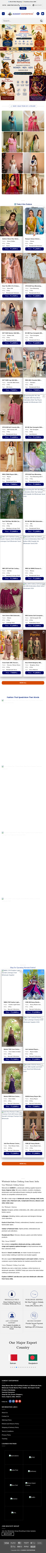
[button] (3, 13)
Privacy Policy (6, 1435)
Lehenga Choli (10, 622)
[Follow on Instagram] (13, 1401)
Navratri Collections (13, 1009)
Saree (8, 245)
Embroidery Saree (34, 622)
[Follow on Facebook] (10, 1401)
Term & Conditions (8, 1431)
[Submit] (41, 21)
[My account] (38, 13)
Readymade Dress (34, 293)
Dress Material (33, 669)
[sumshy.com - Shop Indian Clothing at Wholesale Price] (21, 13)
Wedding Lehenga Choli (13, 528)
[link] (11, 244)
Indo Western (33, 434)
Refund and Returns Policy (10, 1424)
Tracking (4, 1439)
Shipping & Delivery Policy (10, 1427)
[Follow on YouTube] (19, 1401)
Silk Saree (9, 387)
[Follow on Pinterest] (16, 1401)
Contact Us (5, 1416)
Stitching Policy (7, 1420)
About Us (5, 1412)
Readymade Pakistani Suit (36, 245)
